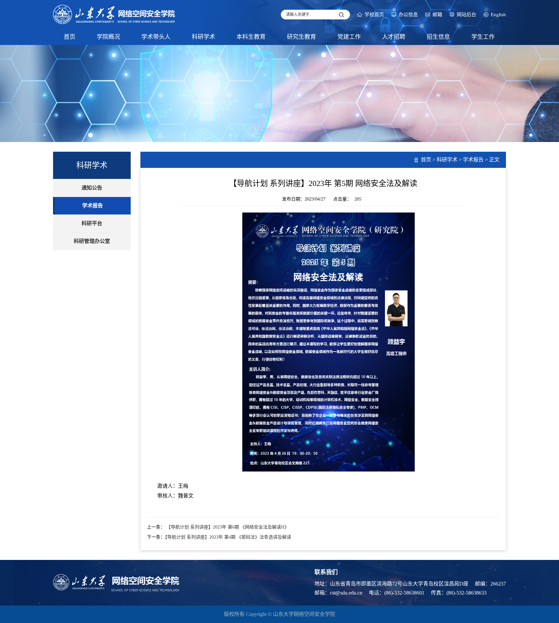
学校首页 (374, 14)
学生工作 (483, 37)
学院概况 (108, 37)
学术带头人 (155, 37)
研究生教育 (301, 37)
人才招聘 (393, 37)
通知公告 (92, 188)
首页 (69, 37)
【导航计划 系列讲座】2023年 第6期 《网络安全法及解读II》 (227, 527)
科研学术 (203, 37)
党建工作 (349, 37)
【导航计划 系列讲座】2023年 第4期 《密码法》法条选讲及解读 (228, 537)
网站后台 (466, 14)
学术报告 (92, 205)
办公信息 (408, 14)
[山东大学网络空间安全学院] (114, 14)
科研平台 (92, 223)
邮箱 (437, 14)
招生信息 (438, 37)
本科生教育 (251, 37)
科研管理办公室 (92, 241)
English (498, 14)
